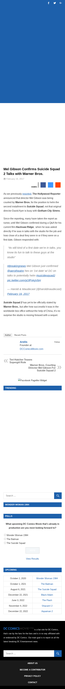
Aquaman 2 (47, 611)
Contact (32, 682)
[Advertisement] (32, 65)
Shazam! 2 (47, 605)
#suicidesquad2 (45, 275)
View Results (32, 558)
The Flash (47, 600)
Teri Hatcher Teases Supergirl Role (21, 361)
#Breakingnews (16, 266)
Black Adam (47, 594)
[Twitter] (58, 345)
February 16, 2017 (18, 293)
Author (8, 335)
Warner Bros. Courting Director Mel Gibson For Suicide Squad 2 (42, 368)
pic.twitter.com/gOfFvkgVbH (24, 280)
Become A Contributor (32, 670)
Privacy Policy (32, 676)
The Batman (13, 539)
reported (26, 194)
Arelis (23, 341)
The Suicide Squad (16, 543)
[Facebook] (54, 345)
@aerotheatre (15, 270)
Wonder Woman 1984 (17, 535)
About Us (33, 663)
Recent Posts (20, 335)
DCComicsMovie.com (31, 349)
